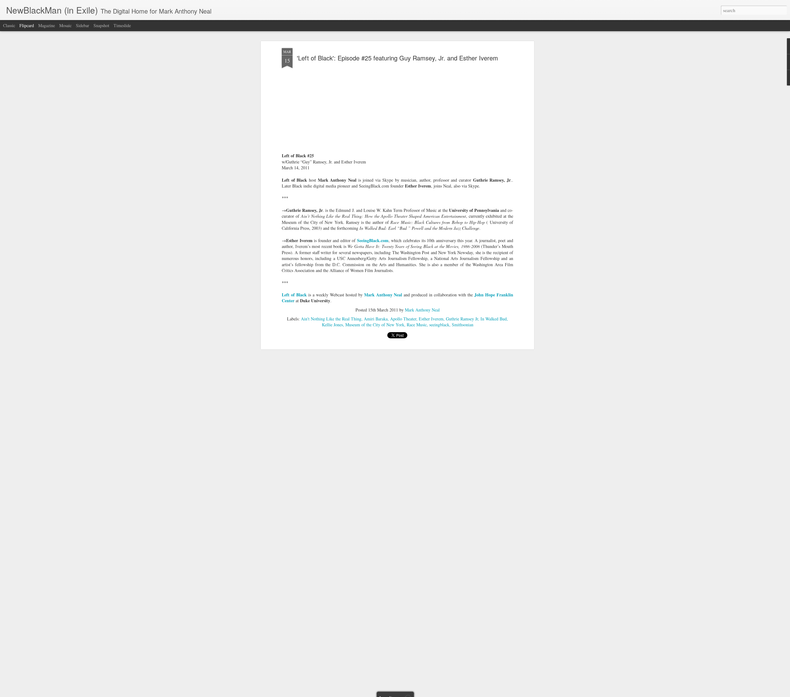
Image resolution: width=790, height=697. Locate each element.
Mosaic (65, 25)
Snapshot (101, 25)
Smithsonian (462, 325)
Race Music (417, 325)
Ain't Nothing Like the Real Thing (331, 319)
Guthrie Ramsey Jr (462, 319)
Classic (9, 25)
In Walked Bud (493, 319)
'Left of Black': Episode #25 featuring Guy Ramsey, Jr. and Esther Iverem (397, 57)
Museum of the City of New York (374, 325)
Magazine (46, 25)
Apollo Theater (403, 319)
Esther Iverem (431, 319)
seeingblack (439, 325)
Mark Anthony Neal (422, 310)
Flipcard (26, 25)
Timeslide (122, 25)
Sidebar (82, 25)
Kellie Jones (332, 325)
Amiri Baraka (376, 319)
